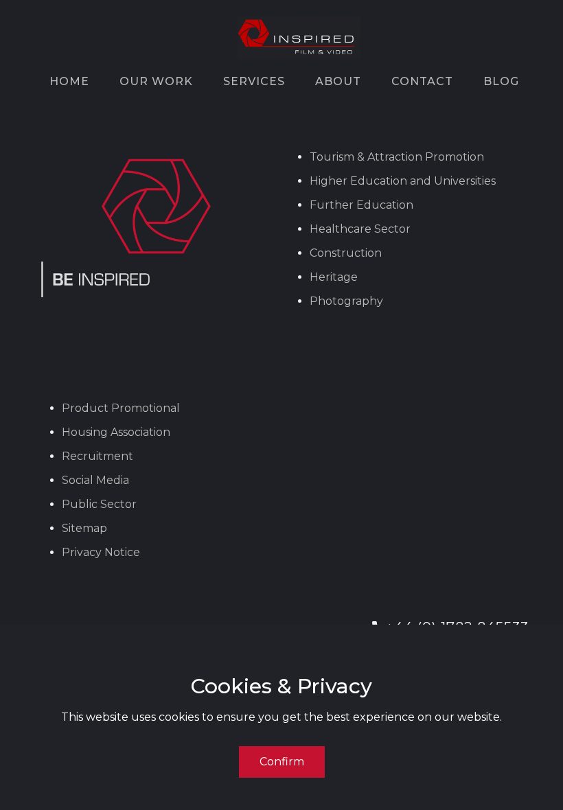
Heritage (334, 277)
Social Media (95, 480)
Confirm (282, 761)
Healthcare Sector (360, 228)
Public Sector (99, 504)
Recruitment (97, 456)
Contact (422, 81)
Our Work (156, 81)
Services (254, 81)
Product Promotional (121, 408)
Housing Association (116, 432)
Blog (501, 81)
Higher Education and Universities (403, 180)
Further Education (361, 204)
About (338, 81)
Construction (346, 252)
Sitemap (84, 528)
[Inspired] (298, 38)
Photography (346, 301)
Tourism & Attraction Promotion (397, 156)
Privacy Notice (101, 552)
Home (69, 81)
